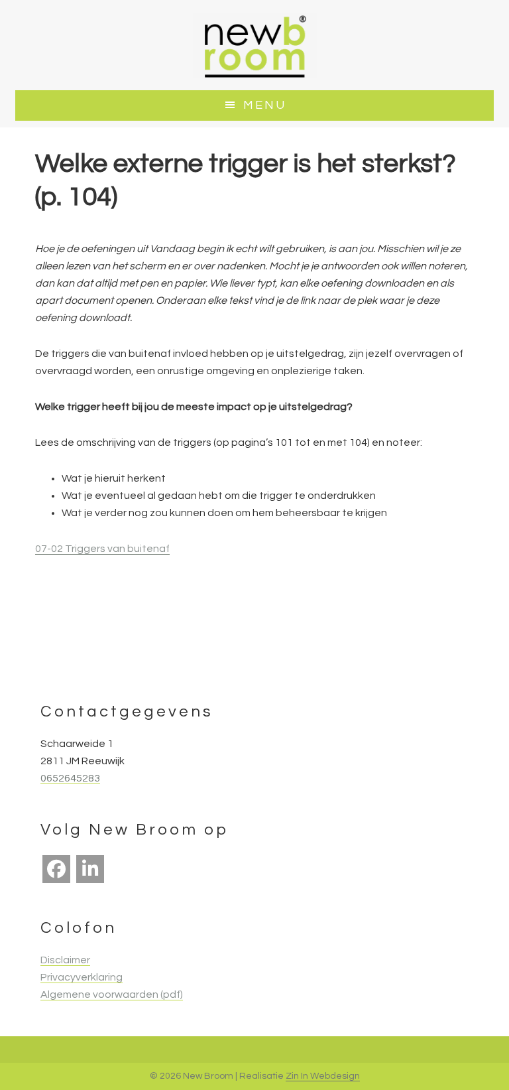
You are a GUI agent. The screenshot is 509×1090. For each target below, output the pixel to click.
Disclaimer (65, 960)
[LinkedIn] (90, 869)
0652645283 (70, 778)
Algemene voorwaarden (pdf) (111, 994)
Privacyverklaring (81, 977)
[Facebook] (56, 869)
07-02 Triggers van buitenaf (102, 548)
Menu (264, 105)
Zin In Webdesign (323, 1076)
